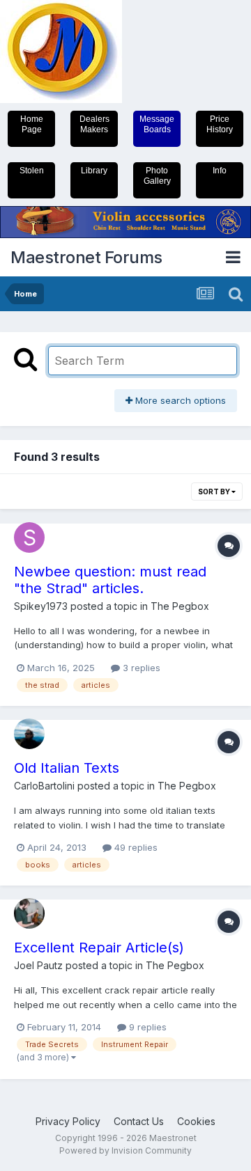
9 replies (146, 1026)
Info (220, 170)
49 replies (135, 847)
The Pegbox (180, 606)
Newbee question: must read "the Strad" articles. (110, 580)
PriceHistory (219, 124)
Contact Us (139, 1121)
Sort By (214, 491)
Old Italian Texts (66, 768)
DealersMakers (94, 124)
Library (94, 170)
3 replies (140, 667)
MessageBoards (156, 124)
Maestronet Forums (86, 257)
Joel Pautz (38, 965)
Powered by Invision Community (125, 1150)
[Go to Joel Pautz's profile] (29, 913)
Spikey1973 (41, 606)
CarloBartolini (44, 786)
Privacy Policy (68, 1121)
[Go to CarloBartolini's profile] (29, 733)
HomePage (31, 124)
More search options (179, 400)
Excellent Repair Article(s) (99, 947)
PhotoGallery (157, 176)
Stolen (32, 170)
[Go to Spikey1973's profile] (29, 537)
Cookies (196, 1121)
